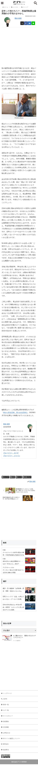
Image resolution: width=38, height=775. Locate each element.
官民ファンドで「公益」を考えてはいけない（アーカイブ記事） (13, 598)
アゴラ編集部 (16, 640)
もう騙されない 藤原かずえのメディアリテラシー (24, 636)
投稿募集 (6, 721)
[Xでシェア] (22, 23)
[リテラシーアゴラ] (7, 638)
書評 (4, 581)
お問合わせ (6, 733)
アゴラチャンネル (8, 567)
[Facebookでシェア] (26, 23)
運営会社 (6, 744)
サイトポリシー (8, 716)
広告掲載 (6, 727)
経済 (13, 477)
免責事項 (6, 749)
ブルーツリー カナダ (10, 453)
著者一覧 (6, 704)
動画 (4, 543)
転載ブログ (28, 477)
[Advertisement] (19, 46)
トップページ (7, 693)
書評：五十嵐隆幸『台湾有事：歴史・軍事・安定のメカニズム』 (13, 590)
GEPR (5, 699)
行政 (4, 550)
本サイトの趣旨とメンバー (11, 738)
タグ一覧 (6, 710)
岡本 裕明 (18, 18)
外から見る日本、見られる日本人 (15, 412)
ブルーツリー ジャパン (11, 455)
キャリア (6, 477)
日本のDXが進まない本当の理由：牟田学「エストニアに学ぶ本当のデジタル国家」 (13, 607)
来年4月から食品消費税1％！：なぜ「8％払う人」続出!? (13, 562)
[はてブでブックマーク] (29, 23)
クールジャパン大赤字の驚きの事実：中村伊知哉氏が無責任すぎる (13, 554)
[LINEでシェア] (33, 23)
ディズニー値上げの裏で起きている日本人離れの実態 (13, 571)
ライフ (19, 477)
